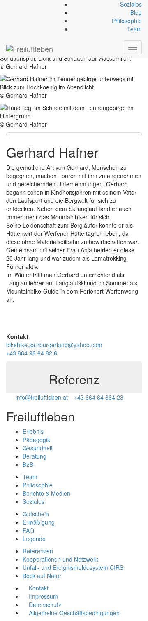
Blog (136, 12)
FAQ (28, 530)
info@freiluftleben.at (42, 397)
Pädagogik (36, 439)
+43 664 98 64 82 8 (31, 353)
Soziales (131, 4)
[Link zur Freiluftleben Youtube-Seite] (22, 4)
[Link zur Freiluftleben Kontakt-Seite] (8, 4)
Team (134, 29)
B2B (28, 464)
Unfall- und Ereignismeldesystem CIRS (73, 567)
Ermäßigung (39, 522)
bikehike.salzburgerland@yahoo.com (54, 345)
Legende (34, 538)
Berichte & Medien (46, 493)
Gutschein (36, 514)
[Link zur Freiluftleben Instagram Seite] (17, 4)
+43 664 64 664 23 (98, 397)
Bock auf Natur (42, 576)
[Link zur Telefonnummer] (13, 4)
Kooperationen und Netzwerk (60, 559)
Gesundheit (38, 448)
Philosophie (127, 20)
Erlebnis (33, 431)
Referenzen (38, 551)
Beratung (34, 456)
